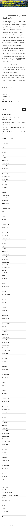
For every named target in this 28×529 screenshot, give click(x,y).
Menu (14, 9)
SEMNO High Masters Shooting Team (12, 3)
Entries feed (5, 511)
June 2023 (4, 243)
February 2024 (5, 224)
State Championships (7, 492)
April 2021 (4, 305)
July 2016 (4, 446)
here (24, 80)
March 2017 (4, 425)
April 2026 (4, 157)
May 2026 (4, 155)
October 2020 (5, 321)
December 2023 (6, 230)
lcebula (12, 13)
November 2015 (5, 465)
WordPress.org (5, 516)
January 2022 (5, 283)
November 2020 (6, 318)
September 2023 (6, 238)
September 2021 (6, 294)
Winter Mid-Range (6, 500)
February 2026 (5, 163)
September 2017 (6, 409)
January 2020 (5, 339)
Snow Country (5, 487)
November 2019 (5, 345)
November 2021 (5, 289)
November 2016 (5, 436)
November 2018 (5, 374)
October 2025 (5, 173)
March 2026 (5, 160)
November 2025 (6, 171)
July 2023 (4, 240)
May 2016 (4, 452)
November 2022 (5, 262)
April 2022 (4, 278)
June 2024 (4, 214)
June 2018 (4, 388)
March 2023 (5, 251)
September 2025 (6, 176)
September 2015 (6, 471)
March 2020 (5, 334)
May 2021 (4, 302)
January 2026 (5, 165)
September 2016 (6, 441)
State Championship (6, 489)
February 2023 (5, 254)
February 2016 (5, 460)
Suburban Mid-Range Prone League (10, 495)
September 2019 (6, 350)
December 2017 (5, 401)
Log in (3, 508)
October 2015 (5, 468)
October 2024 (5, 206)
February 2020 (5, 337)
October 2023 (5, 235)
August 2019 (5, 353)
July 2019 (4, 355)
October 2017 (5, 406)
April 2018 (4, 393)
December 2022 (5, 259)
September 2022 (6, 267)
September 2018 (6, 380)
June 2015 (4, 476)
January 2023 (5, 256)
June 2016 (4, 449)
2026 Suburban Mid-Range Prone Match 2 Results (13, 125)
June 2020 (4, 329)
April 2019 (4, 364)
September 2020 (6, 323)
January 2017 (5, 430)
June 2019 (4, 358)
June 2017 (4, 417)
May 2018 (4, 390)
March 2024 (5, 222)
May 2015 (4, 479)
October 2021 (5, 291)
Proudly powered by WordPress (8, 525)
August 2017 (5, 412)
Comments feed (6, 514)
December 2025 (6, 168)
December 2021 (5, 286)
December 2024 (6, 200)
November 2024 (6, 203)
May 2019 (4, 361)
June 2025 (4, 184)
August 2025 (5, 179)
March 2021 (4, 307)
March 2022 (4, 281)
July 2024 (4, 211)
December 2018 (5, 372)
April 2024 (4, 219)
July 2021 (4, 297)
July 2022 (4, 270)
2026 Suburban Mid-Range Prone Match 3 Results (13, 122)
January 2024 (5, 227)
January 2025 (5, 198)
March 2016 (4, 457)
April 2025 (4, 190)
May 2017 (4, 420)
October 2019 (5, 347)
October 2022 (5, 264)
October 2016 (5, 438)
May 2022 (4, 275)
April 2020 (4, 331)
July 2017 (4, 414)
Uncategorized (8, 87)
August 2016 (5, 444)
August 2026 (5, 147)
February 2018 (5, 398)
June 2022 (4, 272)
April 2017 (4, 422)
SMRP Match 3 (14, 64)
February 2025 (5, 195)
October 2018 (5, 377)
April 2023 (4, 248)
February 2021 (5, 310)
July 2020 (4, 326)
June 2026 (4, 152)
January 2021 (5, 313)
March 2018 (4, 396)
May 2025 (4, 187)
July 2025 (4, 181)
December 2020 (6, 315)
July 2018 (4, 385)
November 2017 (5, 404)
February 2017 (5, 428)
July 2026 (4, 149)
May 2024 (4, 216)
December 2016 (5, 433)
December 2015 (5, 463)
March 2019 (4, 366)
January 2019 (5, 369)
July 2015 (4, 473)
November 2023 (6, 232)
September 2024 (6, 208)
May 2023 (4, 246)
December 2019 (5, 342)
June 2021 (4, 299)
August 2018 (5, 382)
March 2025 (5, 192)
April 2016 (4, 455)
